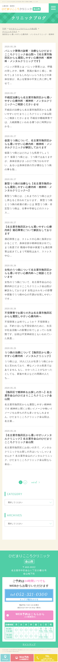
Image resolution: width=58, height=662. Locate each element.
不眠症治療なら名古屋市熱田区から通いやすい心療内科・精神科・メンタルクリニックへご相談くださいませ (28, 101)
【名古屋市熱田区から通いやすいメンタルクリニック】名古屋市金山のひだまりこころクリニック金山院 (28, 438)
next (34, 482)
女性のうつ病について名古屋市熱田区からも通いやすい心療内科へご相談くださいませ (28, 273)
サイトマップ (29, 644)
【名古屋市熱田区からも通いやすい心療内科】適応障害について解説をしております (28, 230)
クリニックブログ (9, 31)
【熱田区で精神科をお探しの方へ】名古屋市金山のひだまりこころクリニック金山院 (28, 395)
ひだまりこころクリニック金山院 (23, 29)
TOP (4, 29)
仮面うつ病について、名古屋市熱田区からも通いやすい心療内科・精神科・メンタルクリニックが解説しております (28, 144)
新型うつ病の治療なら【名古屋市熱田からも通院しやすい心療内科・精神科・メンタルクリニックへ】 (28, 187)
